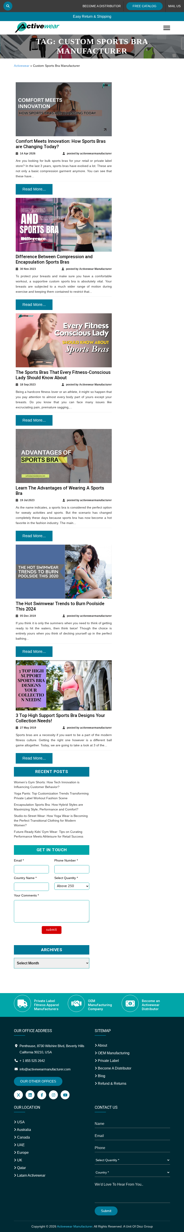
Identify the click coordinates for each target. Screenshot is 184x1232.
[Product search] (7, 6)
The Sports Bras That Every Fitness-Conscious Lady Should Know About (63, 375)
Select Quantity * (66, 878)
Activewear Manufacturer (74, 1226)
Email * (19, 860)
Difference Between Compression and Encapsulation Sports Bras (54, 259)
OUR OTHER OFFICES (38, 1081)
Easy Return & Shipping (92, 16)
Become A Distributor (114, 1068)
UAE (20, 1145)
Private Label (108, 1061)
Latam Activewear (30, 1175)
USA (20, 1122)
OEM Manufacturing (113, 1053)
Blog (101, 1076)
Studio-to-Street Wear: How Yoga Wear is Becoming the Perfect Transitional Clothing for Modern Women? (51, 820)
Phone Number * (66, 860)
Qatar (21, 1168)
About (102, 1045)
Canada (23, 1137)
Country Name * (25, 878)
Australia (23, 1130)
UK (19, 1160)
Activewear (21, 65)
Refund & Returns (111, 1083)
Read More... (34, 189)
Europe (22, 1152)
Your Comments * (26, 895)
